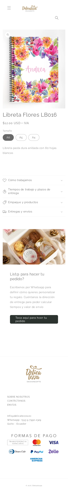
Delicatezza (37, 485)
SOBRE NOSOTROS (18, 397)
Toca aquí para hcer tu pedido (31, 319)
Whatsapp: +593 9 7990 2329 (24, 420)
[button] (9, 8)
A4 (34, 137)
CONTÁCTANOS (16, 401)
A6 (8, 137)
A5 (21, 137)
